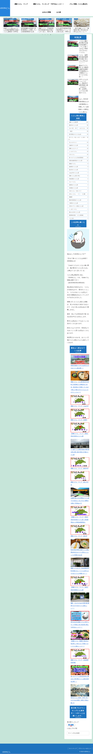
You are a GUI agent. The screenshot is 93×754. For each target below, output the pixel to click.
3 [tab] (48, 35)
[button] (87, 733)
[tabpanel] (21, 25)
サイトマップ (73, 748)
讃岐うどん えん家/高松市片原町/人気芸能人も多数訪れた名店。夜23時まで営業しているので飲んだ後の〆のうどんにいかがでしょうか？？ (80, 387)
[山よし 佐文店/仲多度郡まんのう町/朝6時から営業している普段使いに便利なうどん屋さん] (78, 94)
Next (92, 25)
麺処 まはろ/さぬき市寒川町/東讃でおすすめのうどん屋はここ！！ (80, 605)
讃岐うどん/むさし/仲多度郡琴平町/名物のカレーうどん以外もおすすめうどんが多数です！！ (80, 570)
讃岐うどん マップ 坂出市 (79, 536)
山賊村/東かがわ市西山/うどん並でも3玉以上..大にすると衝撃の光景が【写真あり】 (80, 500)
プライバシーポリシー (85, 748)
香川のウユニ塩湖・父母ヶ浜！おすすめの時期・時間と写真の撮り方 (79, 700)
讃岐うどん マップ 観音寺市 (79, 468)
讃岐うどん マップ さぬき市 (79, 406)
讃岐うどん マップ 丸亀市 (79, 420)
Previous (1, 25)
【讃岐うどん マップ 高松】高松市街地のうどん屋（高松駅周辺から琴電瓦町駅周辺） (79, 519)
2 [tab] (45, 35)
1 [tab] (42, 35)
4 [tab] (50, 35)
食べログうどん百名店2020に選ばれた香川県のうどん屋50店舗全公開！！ (80, 679)
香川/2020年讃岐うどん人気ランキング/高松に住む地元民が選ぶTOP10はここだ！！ (80, 624)
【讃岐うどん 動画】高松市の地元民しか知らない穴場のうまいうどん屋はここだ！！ (79, 643)
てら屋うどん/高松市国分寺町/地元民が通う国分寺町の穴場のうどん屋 (80, 452)
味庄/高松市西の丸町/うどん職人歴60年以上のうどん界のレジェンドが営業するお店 (80, 552)
